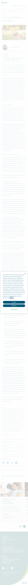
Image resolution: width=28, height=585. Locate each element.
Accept (14, 302)
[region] (14, 292)
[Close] (25, 273)
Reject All (14, 305)
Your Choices (14, 309)
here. (11, 298)
